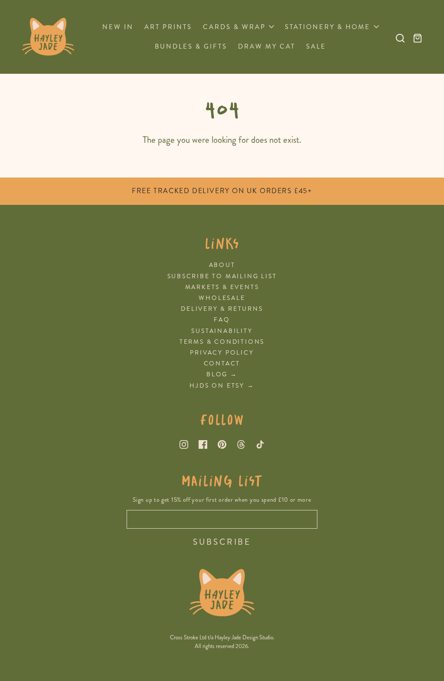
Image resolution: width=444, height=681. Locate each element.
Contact (222, 363)
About (222, 265)
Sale (316, 46)
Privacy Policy (222, 353)
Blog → (222, 374)
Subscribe (222, 542)
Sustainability (221, 331)
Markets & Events (222, 287)
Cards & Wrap (234, 27)
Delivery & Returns (222, 309)
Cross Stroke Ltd (188, 638)
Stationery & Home (327, 27)
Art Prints (168, 27)
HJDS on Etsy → (221, 386)
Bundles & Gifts (191, 46)
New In (118, 27)
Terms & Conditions (222, 342)
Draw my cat (266, 46)
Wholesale (222, 298)
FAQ (222, 320)
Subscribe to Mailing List (222, 276)
